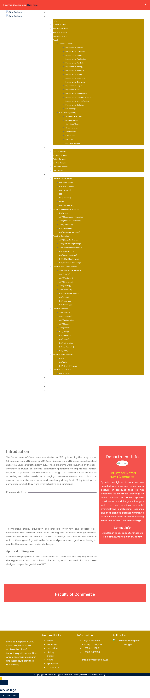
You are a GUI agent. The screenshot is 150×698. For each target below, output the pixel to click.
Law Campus (58, 170)
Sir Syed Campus (59, 163)
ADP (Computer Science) (68, 240)
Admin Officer (70, 132)
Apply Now (53, 390)
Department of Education (74, 71)
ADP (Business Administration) (71, 217)
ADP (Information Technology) (70, 247)
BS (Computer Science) (68, 255)
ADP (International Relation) (70, 270)
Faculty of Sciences (60, 309)
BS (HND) (63, 362)
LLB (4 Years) (64, 374)
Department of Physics (74, 48)
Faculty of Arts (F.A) (66, 205)
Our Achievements (60, 36)
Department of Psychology (75, 63)
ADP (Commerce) (66, 225)
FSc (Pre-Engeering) (66, 186)
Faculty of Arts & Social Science (65, 267)
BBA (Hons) (63, 213)
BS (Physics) (64, 339)
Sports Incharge (71, 128)
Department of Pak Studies (75, 59)
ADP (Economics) (66, 282)
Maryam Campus (60, 155)
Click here (32, 4)
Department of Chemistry (75, 51)
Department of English (73, 86)
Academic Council (60, 32)
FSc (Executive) (65, 190)
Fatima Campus (59, 159)
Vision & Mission (59, 25)
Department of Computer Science (78, 97)
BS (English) (64, 297)
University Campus (60, 167)
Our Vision (52, 648)
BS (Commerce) (65, 228)
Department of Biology (73, 55)
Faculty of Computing (61, 236)
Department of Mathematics (76, 93)
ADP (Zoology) (64, 312)
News (50, 659)
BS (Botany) (63, 351)
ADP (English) (64, 274)
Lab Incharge (70, 109)
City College (8, 690)
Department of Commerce (75, 78)
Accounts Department (73, 116)
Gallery (51, 382)
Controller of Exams (72, 124)
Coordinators (70, 135)
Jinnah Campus (59, 151)
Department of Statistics (74, 105)
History (55, 21)
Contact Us (54, 386)
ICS (60, 194)
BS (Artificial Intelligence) (69, 259)
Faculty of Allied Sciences (63, 354)
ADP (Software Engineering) (70, 244)
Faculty (55, 40)
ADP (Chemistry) (65, 316)
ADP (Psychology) (66, 278)
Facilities (52, 377)
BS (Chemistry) (65, 335)
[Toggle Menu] (4, 682)
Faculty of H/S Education (62, 179)
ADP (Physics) (64, 328)
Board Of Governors (60, 28)
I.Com (61, 202)
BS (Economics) (65, 301)
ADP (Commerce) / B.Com (27, 503)
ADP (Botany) (64, 324)
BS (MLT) (62, 358)
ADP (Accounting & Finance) (70, 221)
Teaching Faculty (65, 44)
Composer (69, 139)
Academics (53, 174)
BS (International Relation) (69, 293)
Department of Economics (75, 82)
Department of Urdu (73, 90)
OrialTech (111, 674)
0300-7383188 (92, 652)
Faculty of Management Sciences (66, 209)
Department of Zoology (74, 67)
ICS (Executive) (65, 198)
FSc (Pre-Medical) (66, 183)
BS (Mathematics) (66, 343)
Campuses (52, 147)
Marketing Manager (73, 143)
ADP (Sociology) (65, 286)
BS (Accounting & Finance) (69, 232)
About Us (52, 16)
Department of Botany (73, 74)
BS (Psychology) (65, 305)
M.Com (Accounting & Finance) (75, 517)
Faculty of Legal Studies (62, 370)
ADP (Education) (65, 290)
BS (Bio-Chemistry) (66, 347)
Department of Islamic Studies (77, 101)
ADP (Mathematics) (66, 320)
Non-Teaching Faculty (67, 113)
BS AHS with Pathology (68, 366)
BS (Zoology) (64, 332)
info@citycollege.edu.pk (95, 659)
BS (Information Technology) (70, 263)
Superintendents (71, 120)
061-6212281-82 (92, 648)
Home (50, 12)
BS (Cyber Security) (66, 251)
